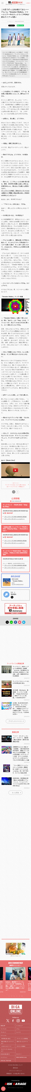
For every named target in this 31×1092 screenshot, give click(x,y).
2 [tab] (11, 996)
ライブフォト (4, 1057)
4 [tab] (17, 996)
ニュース (18, 1032)
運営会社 (15, 1068)
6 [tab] (22, 996)
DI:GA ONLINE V (5, 1054)
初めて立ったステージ (22, 1041)
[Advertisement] (15, 643)
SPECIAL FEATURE (6, 1060)
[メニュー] (2, 3)
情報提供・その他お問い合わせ (15, 1073)
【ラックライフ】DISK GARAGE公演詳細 (15, 516)
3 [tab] (14, 996)
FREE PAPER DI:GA (21, 1057)
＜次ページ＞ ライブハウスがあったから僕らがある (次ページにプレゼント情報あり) (15, 484)
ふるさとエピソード (6, 1046)
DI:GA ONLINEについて (15, 1065)
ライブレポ (3, 1029)
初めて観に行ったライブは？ (7, 1042)
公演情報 (28, 3)
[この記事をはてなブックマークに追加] (23, 623)
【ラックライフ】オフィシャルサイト (14, 519)
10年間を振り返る (6, 1038)
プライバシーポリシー (15, 1070)
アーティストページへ (15, 721)
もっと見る (15, 792)
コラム (18, 1029)
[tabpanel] (15, 980)
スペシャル (3, 1035)
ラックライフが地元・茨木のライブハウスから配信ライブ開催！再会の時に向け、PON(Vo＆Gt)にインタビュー (15, 193)
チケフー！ (19, 1054)
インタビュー (19, 1025)
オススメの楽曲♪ (21, 1046)
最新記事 (3, 1025)
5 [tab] (19, 996)
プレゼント (3, 1032)
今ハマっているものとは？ (6, 1050)
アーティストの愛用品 (22, 1038)
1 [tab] (9, 996)
